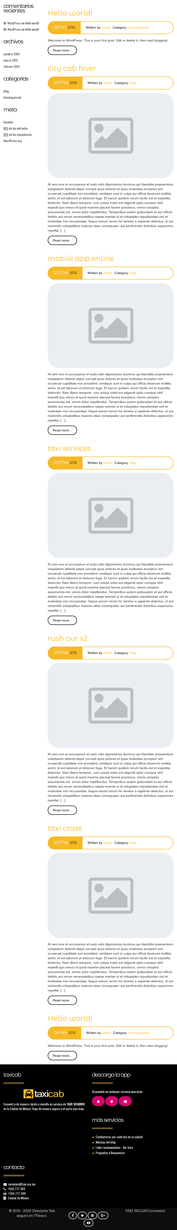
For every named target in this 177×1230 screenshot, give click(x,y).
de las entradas (15, 128)
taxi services (69, 448)
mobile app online (81, 258)
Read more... (62, 50)
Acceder (8, 121)
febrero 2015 (11, 66)
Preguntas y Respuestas (110, 1152)
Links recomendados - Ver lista (114, 1147)
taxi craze (65, 828)
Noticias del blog (106, 1142)
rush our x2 (68, 638)
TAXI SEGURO (137, 1211)
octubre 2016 (11, 53)
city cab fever (72, 68)
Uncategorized (12, 97)
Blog (6, 91)
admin (105, 27)
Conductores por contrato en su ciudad (119, 1136)
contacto (158, 1211)
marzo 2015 (10, 60)
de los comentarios (17, 134)
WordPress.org (12, 140)
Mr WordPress (12, 23)
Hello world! (32, 23)
